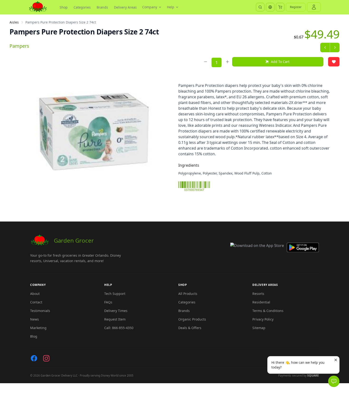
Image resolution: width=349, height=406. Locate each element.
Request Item (115, 319)
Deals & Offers (189, 328)
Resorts (258, 293)
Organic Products (192, 319)
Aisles (14, 22)
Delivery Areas (125, 7)
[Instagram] (46, 358)
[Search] (260, 7)
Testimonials (40, 310)
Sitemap (258, 328)
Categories (82, 7)
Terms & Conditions (267, 310)
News (34, 319)
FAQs (108, 302)
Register (296, 7)
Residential (261, 302)
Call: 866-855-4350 (118, 328)
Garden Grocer (74, 240)
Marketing (38, 328)
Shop (64, 7)
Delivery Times (115, 310)
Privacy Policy (263, 319)
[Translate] (270, 7)
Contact (36, 302)
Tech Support (114, 293)
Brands (102, 7)
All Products (187, 293)
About (35, 293)
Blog (33, 336)
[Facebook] (34, 358)
